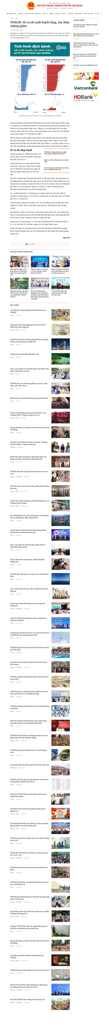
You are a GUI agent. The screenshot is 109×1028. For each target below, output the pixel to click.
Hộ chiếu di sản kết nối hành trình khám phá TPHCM (27, 956)
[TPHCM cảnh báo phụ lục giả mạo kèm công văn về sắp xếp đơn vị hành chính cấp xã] (60, 784)
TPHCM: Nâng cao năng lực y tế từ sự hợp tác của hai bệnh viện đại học (39, 271)
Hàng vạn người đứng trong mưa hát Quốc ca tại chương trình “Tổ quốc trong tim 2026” (28, 414)
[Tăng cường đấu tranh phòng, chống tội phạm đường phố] (60, 564)
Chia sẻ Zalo (31, 244)
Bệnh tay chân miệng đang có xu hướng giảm (56, 160)
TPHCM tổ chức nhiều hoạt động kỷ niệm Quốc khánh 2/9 (27, 810)
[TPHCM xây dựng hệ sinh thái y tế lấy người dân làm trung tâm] (60, 710)
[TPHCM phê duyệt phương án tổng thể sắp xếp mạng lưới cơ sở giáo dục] (60, 901)
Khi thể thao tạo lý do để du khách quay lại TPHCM (29, 398)
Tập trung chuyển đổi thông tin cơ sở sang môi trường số (27, 605)
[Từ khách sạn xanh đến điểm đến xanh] (60, 358)
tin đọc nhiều (78, 20)
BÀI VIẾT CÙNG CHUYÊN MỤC (21, 252)
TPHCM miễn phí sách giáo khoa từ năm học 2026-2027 (29, 473)
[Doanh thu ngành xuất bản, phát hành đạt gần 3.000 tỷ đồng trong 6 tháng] (60, 505)
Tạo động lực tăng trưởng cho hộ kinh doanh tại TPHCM (28, 311)
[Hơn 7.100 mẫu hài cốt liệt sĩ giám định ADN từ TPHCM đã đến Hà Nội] (60, 549)
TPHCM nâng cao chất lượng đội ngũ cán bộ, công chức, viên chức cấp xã (28, 385)
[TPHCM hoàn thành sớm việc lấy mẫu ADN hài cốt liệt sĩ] (60, 872)
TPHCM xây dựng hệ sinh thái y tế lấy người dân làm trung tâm (29, 707)
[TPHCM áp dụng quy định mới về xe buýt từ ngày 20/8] (60, 754)
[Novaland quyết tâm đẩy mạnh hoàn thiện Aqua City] (60, 769)
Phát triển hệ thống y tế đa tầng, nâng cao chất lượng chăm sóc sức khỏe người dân (18, 272)
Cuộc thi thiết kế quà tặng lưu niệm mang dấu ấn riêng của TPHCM (28, 619)
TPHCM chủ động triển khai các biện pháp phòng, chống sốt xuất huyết (55, 153)
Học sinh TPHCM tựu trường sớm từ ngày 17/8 (27, 999)
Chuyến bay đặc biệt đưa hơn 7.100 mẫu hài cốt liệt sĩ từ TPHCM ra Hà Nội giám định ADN (30, 634)
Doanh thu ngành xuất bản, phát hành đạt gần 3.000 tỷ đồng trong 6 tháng (29, 502)
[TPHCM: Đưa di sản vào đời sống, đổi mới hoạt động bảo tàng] (60, 490)
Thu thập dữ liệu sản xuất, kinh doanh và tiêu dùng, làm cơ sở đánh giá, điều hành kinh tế (29, 517)
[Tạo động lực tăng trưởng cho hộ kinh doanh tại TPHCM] (60, 314)
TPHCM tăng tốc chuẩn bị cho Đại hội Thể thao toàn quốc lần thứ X (29, 649)
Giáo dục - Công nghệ (75, 13)
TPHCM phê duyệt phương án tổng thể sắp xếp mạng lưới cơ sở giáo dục (30, 898)
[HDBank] (86, 97)
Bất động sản (88, 13)
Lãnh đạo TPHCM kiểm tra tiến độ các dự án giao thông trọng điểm (28, 795)
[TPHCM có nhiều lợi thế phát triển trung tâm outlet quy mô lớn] (60, 681)
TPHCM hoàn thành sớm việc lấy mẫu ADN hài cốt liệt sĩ (29, 869)
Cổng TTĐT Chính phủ (52, 8)
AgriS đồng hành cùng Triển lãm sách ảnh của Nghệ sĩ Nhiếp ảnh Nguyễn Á (29, 912)
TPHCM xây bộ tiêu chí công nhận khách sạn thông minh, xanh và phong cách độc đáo (29, 341)
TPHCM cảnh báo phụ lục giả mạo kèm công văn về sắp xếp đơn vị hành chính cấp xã (29, 781)
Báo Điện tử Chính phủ (67, 8)
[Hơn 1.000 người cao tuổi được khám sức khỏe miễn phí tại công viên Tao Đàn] (60, 373)
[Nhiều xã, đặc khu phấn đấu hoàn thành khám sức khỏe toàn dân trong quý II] (60, 261)
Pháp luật (12, 447)
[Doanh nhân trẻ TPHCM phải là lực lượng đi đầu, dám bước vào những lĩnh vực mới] (60, 534)
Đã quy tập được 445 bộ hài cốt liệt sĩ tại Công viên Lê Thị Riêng (30, 429)
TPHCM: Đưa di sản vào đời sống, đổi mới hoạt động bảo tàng (29, 487)
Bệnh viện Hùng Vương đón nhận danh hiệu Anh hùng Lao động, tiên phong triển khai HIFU (28, 458)
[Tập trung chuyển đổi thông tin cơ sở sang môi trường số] (60, 608)
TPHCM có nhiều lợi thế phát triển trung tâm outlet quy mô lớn (29, 678)
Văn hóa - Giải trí (60, 13)
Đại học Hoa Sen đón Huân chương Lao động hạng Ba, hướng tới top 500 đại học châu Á (29, 986)
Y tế (17, 18)
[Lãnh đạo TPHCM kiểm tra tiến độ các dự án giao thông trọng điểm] (60, 798)
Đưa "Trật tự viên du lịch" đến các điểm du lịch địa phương (29, 590)
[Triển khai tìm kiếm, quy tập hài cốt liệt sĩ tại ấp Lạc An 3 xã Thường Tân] (60, 886)
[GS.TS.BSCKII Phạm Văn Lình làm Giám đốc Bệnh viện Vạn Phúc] (60, 283)
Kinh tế (45, 13)
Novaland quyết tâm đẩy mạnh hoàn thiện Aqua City (29, 765)
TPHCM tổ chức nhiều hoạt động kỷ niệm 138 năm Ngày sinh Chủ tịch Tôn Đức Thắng (29, 737)
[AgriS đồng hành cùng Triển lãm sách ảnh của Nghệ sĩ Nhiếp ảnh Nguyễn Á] (60, 916)
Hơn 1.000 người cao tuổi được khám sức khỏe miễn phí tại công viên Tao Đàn (29, 370)
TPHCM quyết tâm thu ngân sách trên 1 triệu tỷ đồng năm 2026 (29, 839)
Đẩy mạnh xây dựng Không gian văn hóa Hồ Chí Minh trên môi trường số (28, 326)
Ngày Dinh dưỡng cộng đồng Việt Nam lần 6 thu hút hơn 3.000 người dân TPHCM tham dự (19, 294)
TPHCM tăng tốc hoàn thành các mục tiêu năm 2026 (29, 970)
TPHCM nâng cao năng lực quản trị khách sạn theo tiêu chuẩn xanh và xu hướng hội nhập (29, 693)
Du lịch (96, 13)
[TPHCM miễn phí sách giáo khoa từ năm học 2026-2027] (60, 476)
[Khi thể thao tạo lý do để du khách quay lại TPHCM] (60, 402)
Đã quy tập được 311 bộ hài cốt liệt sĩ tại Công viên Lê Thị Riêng (29, 942)
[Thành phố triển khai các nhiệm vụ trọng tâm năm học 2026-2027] (60, 857)
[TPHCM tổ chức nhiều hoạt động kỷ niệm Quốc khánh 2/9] (60, 813)
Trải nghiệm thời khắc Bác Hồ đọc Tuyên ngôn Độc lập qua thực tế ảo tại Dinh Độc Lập (29, 825)
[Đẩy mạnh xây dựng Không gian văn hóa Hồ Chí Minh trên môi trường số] (60, 329)
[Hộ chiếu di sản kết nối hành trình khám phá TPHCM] (60, 960)
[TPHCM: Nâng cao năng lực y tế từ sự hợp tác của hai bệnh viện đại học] (40, 261)
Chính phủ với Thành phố (33, 13)
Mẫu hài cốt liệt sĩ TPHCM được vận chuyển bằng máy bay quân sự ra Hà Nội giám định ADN (28, 722)
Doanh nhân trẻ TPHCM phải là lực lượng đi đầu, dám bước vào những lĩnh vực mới (28, 531)
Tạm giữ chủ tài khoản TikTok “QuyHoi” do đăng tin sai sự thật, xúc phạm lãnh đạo (28, 443)
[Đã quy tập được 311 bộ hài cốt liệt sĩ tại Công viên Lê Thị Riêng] (60, 945)
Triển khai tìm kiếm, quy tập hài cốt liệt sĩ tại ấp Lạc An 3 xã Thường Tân (29, 883)
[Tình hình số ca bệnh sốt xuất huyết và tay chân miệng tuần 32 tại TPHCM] (40, 78)
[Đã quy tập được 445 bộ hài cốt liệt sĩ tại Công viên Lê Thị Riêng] (60, 432)
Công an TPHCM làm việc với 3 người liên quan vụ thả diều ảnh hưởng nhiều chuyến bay (28, 927)
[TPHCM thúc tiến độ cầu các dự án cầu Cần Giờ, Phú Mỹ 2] (60, 578)
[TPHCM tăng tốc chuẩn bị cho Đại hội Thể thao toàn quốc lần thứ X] (60, 652)
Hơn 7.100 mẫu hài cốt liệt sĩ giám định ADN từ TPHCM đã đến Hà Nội (27, 546)
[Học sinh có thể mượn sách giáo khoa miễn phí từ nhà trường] (60, 666)
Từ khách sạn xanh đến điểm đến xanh (24, 354)
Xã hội (51, 13)
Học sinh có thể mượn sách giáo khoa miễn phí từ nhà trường (28, 663)
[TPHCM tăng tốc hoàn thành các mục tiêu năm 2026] (60, 974)
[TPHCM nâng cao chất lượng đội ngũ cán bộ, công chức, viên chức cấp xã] (60, 388)
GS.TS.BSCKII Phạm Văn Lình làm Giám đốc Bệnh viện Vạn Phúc (59, 293)
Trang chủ (12, 13)
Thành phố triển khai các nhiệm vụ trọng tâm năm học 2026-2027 (29, 854)
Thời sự (20, 13)
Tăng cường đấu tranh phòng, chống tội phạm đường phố (27, 561)
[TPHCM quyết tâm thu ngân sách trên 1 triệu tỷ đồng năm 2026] (60, 842)
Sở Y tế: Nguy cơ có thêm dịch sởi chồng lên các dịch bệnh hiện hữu (56, 168)
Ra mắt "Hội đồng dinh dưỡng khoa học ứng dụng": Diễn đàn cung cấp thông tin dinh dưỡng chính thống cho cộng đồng (40, 294)
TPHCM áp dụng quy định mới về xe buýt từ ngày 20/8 (28, 751)
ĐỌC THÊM (14, 305)
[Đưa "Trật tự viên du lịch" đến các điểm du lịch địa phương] (60, 593)
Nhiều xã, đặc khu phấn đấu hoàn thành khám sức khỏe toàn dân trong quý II (60, 271)
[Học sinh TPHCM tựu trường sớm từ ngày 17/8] (60, 1004)
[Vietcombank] (86, 85)
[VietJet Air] (86, 76)
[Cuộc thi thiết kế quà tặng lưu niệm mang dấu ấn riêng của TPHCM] (60, 622)
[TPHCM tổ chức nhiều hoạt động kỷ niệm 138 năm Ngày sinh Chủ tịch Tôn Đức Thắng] (60, 740)
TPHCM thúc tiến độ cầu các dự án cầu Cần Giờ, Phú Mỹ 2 (29, 575)
